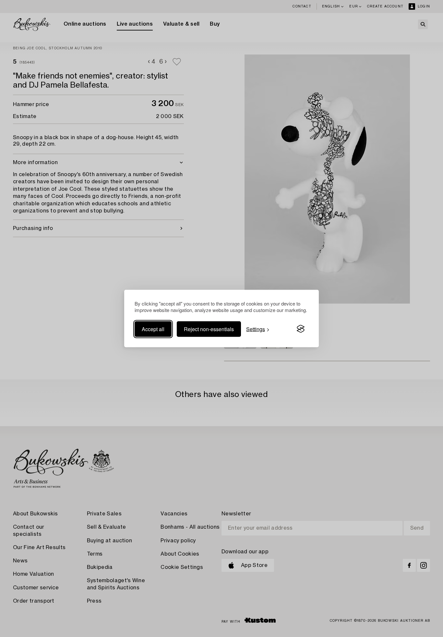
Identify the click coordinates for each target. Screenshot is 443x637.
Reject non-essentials (209, 328)
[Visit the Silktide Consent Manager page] (300, 329)
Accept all (153, 328)
